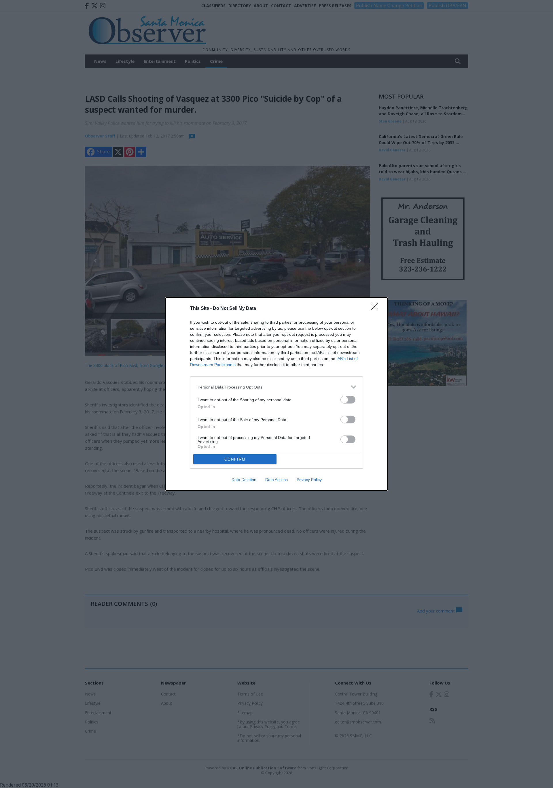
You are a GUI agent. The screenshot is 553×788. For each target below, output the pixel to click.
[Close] (376, 308)
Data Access (276, 479)
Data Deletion (244, 479)
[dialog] (276, 394)
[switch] (347, 400)
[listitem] (276, 387)
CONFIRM (235, 459)
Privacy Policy (309, 479)
